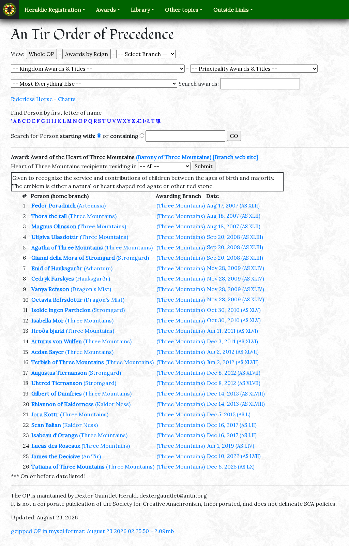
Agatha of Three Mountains (67, 247)
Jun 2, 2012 (233, 351)
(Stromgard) (132, 257)
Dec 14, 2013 (236, 393)
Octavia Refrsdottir (56, 299)
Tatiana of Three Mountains (68, 466)
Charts (67, 99)
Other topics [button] (181, 9)
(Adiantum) (98, 268)
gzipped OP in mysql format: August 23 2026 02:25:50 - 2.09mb (92, 531)
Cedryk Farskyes (52, 278)
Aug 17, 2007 (233, 205)
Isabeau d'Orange (54, 435)
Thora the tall (49, 216)
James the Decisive (55, 456)
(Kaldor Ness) (113, 404)
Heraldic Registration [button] (53, 9)
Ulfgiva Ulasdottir (54, 236)
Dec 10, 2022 (234, 455)
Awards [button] (106, 9)
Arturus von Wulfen (56, 341)
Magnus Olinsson (53, 226)
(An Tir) (91, 456)
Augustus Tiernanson (59, 372)
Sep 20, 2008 (235, 236)
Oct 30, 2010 (234, 309)
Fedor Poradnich (53, 205)
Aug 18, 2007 (233, 215)
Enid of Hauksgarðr (56, 268)
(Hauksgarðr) (92, 278)
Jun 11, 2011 (232, 330)
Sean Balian (46, 424)
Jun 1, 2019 (230, 445)
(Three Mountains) (180, 205)
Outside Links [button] (231, 9)
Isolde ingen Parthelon (61, 309)
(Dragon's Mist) (91, 289)
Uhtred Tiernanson (56, 382)
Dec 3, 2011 (232, 341)
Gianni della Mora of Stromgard (73, 257)
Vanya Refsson (50, 289)
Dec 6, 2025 (231, 466)
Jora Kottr (45, 414)
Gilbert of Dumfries (56, 393)
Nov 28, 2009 (235, 267)
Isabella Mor (47, 320)
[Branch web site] (235, 157)
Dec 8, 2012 (233, 372)
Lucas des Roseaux (55, 445)
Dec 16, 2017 (232, 424)
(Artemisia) (91, 205)
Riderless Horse (31, 99)
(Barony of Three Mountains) (173, 157)
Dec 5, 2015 (229, 414)
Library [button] (140, 9)
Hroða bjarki (47, 330)
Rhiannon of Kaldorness (62, 404)
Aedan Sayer (47, 351)
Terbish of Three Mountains (67, 362)
